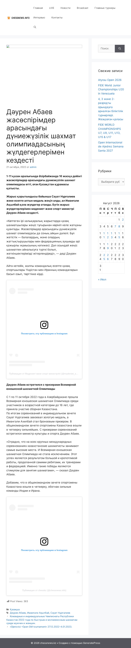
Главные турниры (105, 7)
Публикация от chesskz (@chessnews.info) (44, 590)
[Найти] (120, 48)
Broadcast (82, 7)
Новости (65, 7)
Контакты (56, 17)
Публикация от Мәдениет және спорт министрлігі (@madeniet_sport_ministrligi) (50, 373)
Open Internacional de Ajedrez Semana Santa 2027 (110, 146)
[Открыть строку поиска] (35, 27)
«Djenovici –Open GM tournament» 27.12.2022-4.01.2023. (41, 626)
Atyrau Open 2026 (110, 80)
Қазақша (15, 609)
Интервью (39, 17)
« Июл (102, 279)
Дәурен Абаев (18, 612)
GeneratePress (91, 642)
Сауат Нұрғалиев (60, 612)
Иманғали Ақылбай (38, 612)
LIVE (51, 7)
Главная (38, 7)
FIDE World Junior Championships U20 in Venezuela (111, 89)
